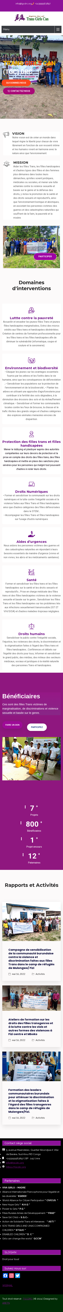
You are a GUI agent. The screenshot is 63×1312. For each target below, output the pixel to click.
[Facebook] (26, 8)
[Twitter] (31, 8)
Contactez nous (20, 91)
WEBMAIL (7, 1285)
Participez (37, 727)
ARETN (6, 1303)
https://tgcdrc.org (16, 1167)
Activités (40, 974)
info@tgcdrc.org (24, 3)
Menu (6, 29)
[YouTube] (36, 8)
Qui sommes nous (16, 83)
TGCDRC (28, 1298)
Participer (45, 256)
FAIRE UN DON (12, 725)
